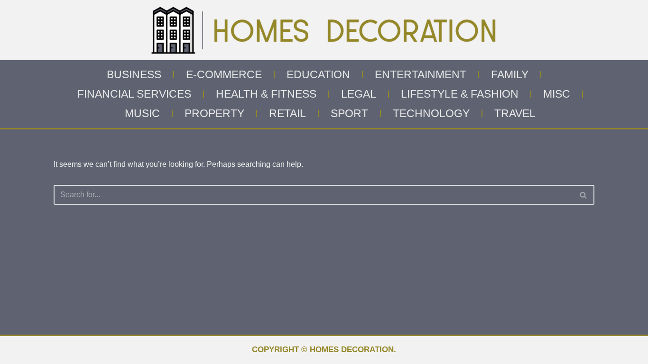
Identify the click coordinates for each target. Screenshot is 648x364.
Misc (556, 94)
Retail (287, 113)
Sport (349, 113)
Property (214, 113)
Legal (358, 94)
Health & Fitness (266, 94)
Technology (431, 113)
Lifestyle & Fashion (459, 94)
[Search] (583, 195)
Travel (515, 113)
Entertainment (420, 74)
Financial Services (134, 94)
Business (134, 74)
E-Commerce (224, 74)
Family (509, 74)
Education (318, 74)
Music (142, 113)
